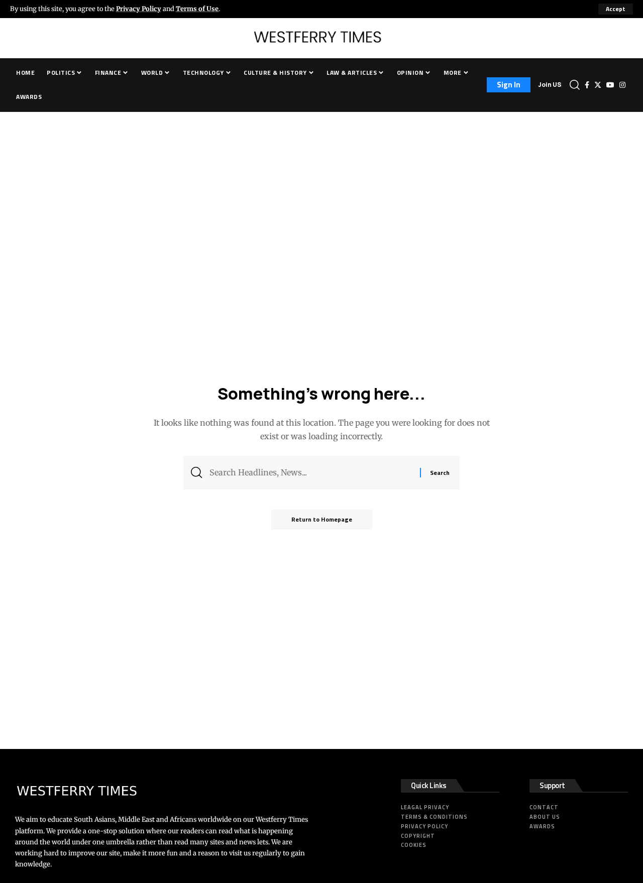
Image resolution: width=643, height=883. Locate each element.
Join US (550, 84)
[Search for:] (311, 472)
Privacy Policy (138, 9)
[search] (575, 84)
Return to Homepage (321, 519)
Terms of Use (197, 9)
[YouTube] (610, 85)
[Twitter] (598, 85)
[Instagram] (622, 85)
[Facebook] (587, 85)
